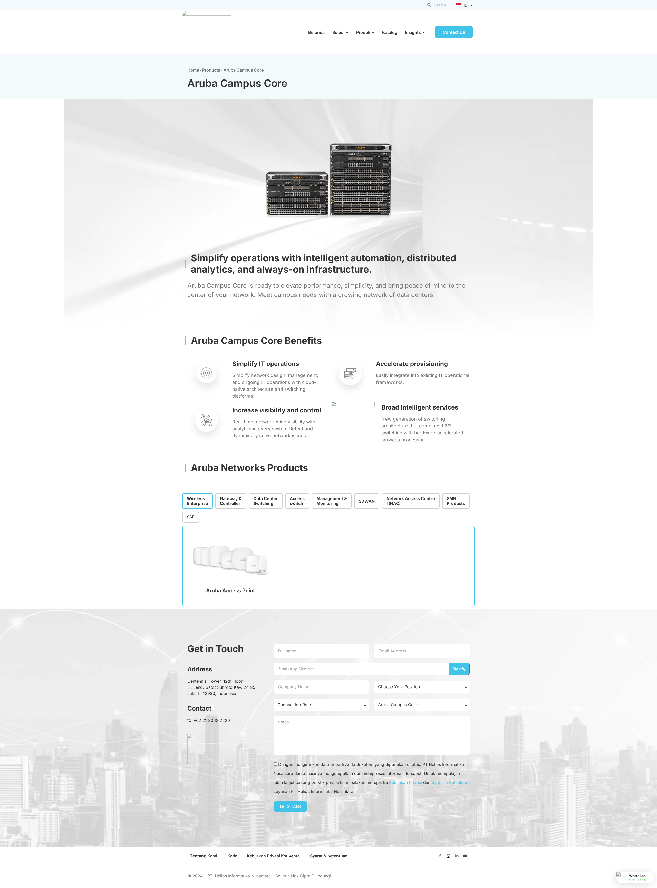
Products (211, 70)
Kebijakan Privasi (405, 782)
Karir (232, 856)
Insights (413, 32)
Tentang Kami (203, 856)
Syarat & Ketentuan (450, 782)
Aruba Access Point (230, 590)
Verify (459, 668)
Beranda (316, 32)
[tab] (197, 501)
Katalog (389, 32)
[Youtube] (465, 856)
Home (193, 70)
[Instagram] (448, 856)
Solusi (338, 32)
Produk (363, 32)
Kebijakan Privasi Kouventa (273, 856)
